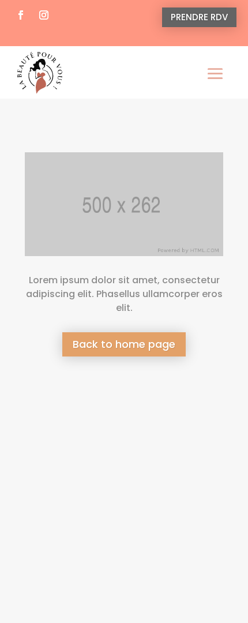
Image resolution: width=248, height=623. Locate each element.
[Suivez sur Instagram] (44, 15)
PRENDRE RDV (199, 17)
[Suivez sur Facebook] (21, 15)
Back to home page (124, 344)
